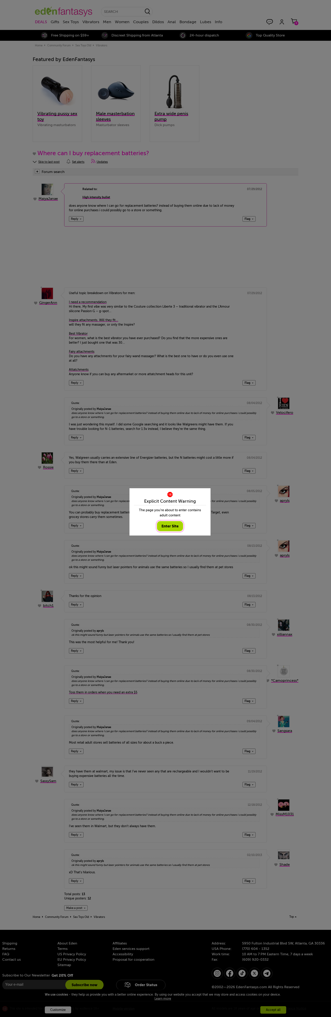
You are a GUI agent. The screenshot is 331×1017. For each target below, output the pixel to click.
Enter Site (170, 526)
